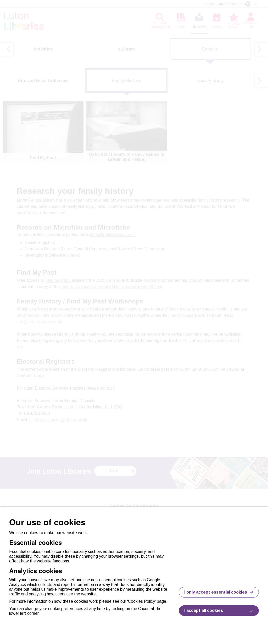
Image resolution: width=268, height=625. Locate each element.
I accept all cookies (203, 610)
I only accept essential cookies (215, 592)
